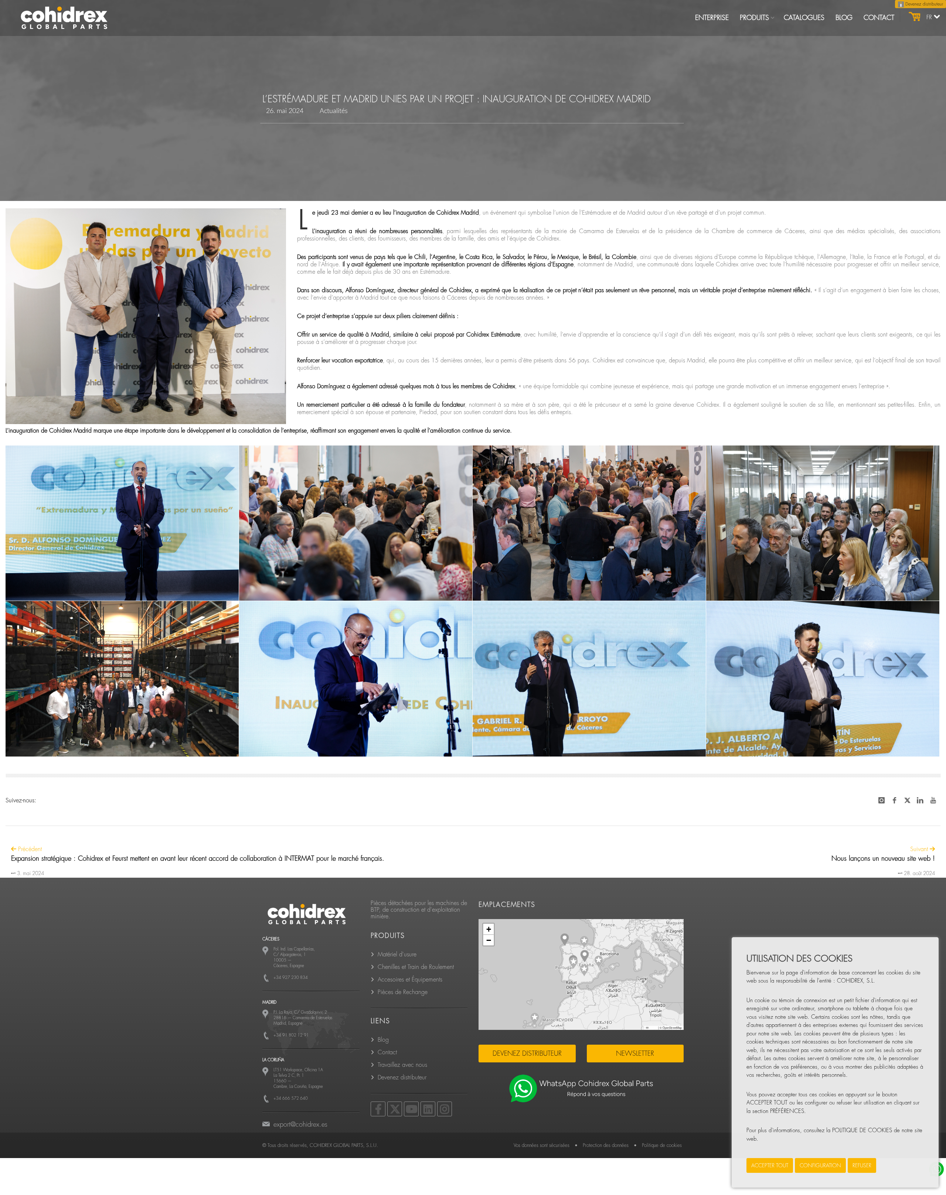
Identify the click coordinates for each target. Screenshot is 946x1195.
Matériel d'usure (397, 954)
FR (930, 17)
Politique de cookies (662, 1145)
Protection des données (606, 1145)
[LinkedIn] (428, 1109)
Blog (383, 1040)
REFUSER (862, 1165)
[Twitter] (394, 1109)
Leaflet (653, 1027)
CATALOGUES (804, 17)
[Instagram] (444, 1109)
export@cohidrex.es (300, 1124)
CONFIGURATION (820, 1165)
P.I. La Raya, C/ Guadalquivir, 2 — (302, 1017)
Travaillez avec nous (402, 1065)
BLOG (844, 17)
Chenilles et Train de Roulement (416, 967)
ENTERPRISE (712, 17)
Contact (387, 1052)
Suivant (920, 849)
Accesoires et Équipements (410, 980)
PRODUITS (754, 17)
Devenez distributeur (923, 4)
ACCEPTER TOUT (769, 1165)
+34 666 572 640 (290, 1098)
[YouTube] (411, 1109)
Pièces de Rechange (403, 992)
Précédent (29, 849)
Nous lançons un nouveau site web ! (883, 858)
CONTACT (879, 17)
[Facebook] (378, 1109)
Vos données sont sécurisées (541, 1145)
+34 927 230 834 (290, 978)
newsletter (635, 1053)
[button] (584, 942)
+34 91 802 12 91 (291, 1035)
